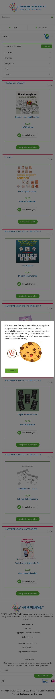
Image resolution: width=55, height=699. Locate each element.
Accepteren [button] (11, 370)
